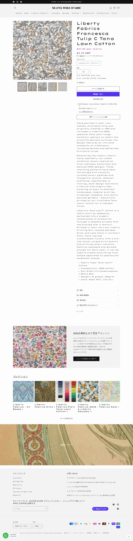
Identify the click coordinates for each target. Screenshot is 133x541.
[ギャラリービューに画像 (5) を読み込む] (62, 86)
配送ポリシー (97, 533)
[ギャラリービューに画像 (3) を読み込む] (42, 86)
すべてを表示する (66, 418)
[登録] (46, 508)
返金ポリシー (67, 533)
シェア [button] (81, 311)
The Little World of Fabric (31, 533)
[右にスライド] (70, 87)
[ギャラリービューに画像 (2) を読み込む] (32, 86)
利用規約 (89, 533)
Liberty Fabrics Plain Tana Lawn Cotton (65, 408)
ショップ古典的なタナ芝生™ (86, 359)
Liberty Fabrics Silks (44, 405)
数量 (78, 68)
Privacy (17, 488)
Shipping (18, 481)
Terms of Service (22, 492)
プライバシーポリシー (79, 533)
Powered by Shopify (53, 533)
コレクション (20, 376)
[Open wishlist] (114, 8)
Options (81, 59)
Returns (17, 485)
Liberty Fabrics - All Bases (21, 406)
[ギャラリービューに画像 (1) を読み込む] (22, 86)
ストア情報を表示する (86, 111)
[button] (15, 8)
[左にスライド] (15, 87)
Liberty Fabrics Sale (108, 405)
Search (17, 495)
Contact (17, 478)
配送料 (82, 56)
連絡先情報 (106, 533)
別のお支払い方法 (98, 99)
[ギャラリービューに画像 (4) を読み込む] (52, 86)
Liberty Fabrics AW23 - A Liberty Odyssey (88, 408)
